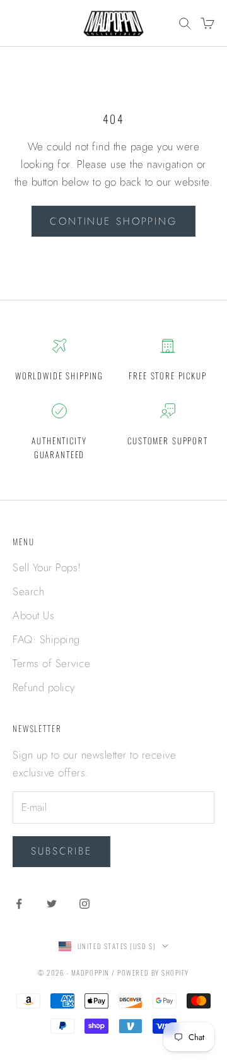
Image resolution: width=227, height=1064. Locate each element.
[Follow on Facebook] (19, 903)
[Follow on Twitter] (51, 903)
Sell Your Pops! (47, 567)
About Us (33, 615)
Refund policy (44, 687)
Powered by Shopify (153, 972)
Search (28, 591)
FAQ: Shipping (46, 639)
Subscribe (61, 851)
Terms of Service (51, 663)
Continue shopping (113, 221)
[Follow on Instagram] (84, 903)
